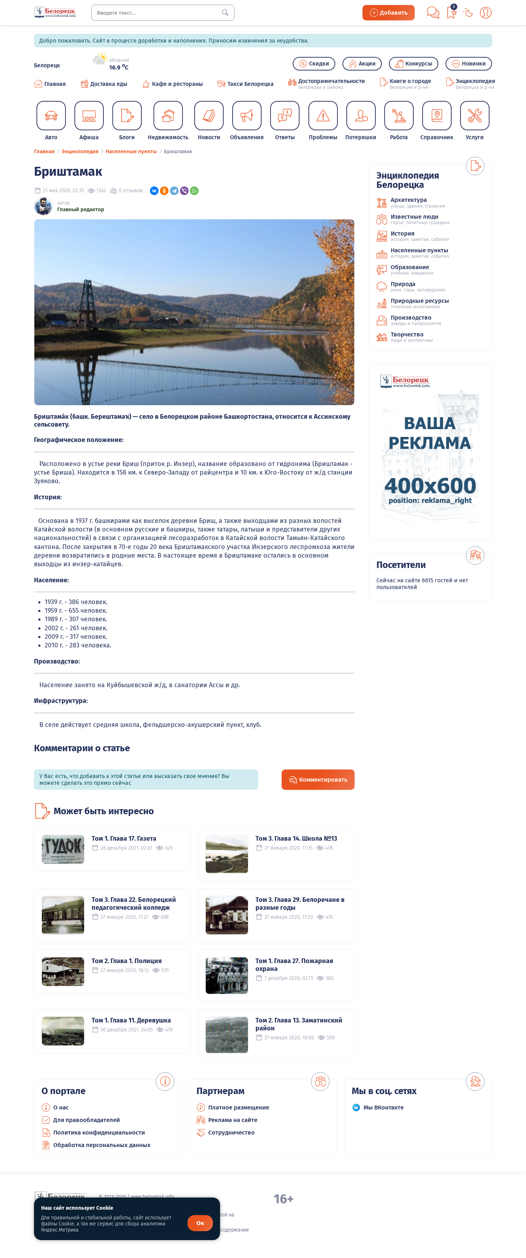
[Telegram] (174, 190)
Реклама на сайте (232, 1120)
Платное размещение (238, 1107)
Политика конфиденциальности (99, 1132)
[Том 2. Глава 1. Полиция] (63, 971)
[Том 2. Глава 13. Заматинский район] (227, 1035)
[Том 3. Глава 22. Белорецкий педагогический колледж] (63, 915)
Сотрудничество (231, 1132)
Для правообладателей (86, 1120)
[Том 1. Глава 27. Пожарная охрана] (227, 975)
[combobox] (162, 13)
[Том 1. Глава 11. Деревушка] (63, 1031)
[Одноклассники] (164, 190)
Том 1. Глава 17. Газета (124, 838)
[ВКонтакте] (154, 190)
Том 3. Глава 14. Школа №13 (296, 838)
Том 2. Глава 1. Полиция (127, 961)
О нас (61, 1107)
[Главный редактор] (43, 206)
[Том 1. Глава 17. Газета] (63, 849)
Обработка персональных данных (102, 1145)
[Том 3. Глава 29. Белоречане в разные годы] (227, 915)
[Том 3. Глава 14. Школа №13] (227, 854)
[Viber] (184, 190)
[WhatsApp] (194, 190)
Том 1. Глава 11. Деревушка (131, 1020)
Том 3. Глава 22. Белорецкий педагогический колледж (134, 904)
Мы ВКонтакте (384, 1107)
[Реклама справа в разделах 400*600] (430, 452)
